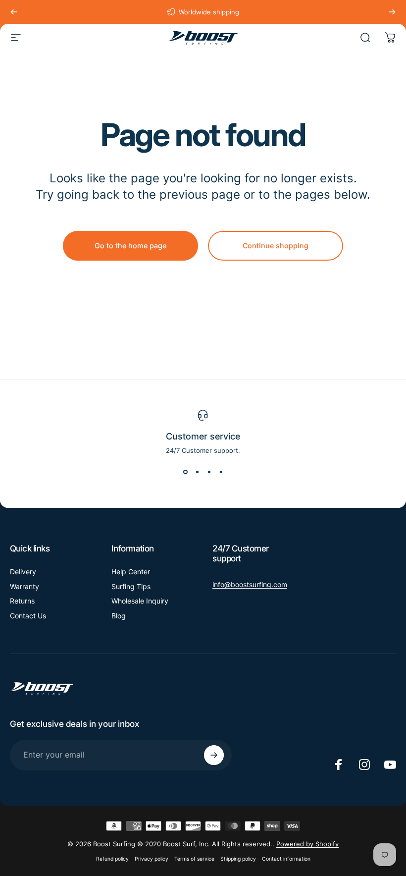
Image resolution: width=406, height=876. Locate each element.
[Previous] (14, 12)
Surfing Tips (131, 586)
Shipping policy (238, 859)
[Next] (392, 12)
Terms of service (194, 859)
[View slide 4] (221, 472)
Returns (22, 601)
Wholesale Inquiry (139, 601)
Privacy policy (151, 859)
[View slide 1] (185, 472)
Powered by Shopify (307, 844)
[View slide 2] (197, 472)
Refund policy (112, 859)
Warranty (24, 586)
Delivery (23, 571)
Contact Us (28, 615)
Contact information (286, 859)
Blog (118, 615)
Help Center (130, 571)
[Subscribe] (214, 755)
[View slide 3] (209, 472)
